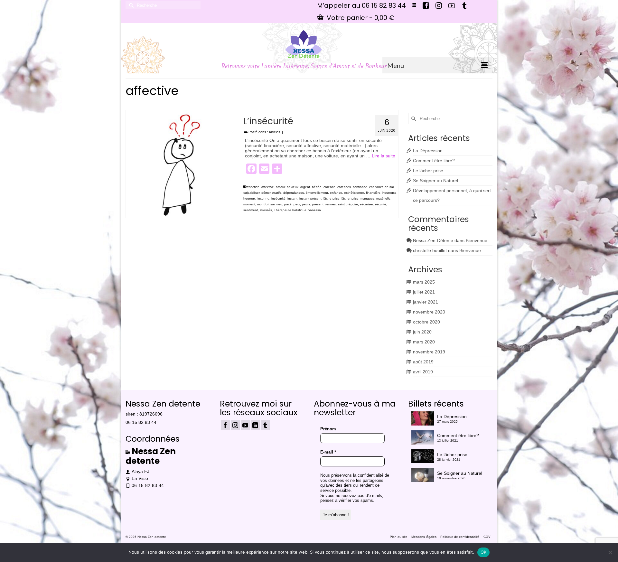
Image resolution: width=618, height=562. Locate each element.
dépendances (293, 192)
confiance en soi (381, 187)
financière (373, 192)
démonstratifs (271, 192)
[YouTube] (245, 425)
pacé (288, 204)
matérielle (383, 198)
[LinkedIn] (255, 425)
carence (329, 187)
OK (484, 552)
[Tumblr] (265, 425)
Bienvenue (476, 240)
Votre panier (359, 17)
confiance (360, 187)
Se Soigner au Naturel (435, 180)
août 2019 (423, 361)
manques (367, 198)
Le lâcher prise (428, 170)
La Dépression (428, 150)
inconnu (263, 198)
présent (317, 204)
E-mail (328, 452)
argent (305, 187)
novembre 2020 (429, 311)
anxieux (292, 187)
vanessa (314, 210)
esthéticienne (354, 192)
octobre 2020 (426, 321)
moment (249, 204)
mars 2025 (424, 282)
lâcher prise (350, 198)
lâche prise (331, 198)
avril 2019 (423, 371)
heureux (249, 198)
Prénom (328, 428)
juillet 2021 (424, 292)
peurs (306, 204)
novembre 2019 (429, 351)
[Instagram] (235, 425)
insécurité (278, 198)
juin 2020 (422, 331)
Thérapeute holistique (290, 210)
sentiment (250, 210)
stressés (266, 210)
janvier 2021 (425, 301)
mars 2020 (424, 341)
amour (280, 187)
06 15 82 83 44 (141, 422)
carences (344, 187)
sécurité (380, 204)
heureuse (389, 192)
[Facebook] (225, 425)
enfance (336, 192)
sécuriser (366, 204)
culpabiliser (251, 192)
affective (267, 187)
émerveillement (317, 192)
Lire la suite (383, 155)
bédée (317, 187)
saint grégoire (348, 204)
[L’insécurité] (180, 164)
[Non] (610, 552)
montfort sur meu (269, 204)
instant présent (310, 198)
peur (297, 204)
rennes (330, 204)
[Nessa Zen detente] (303, 44)
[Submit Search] (130, 5)
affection (253, 187)
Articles (274, 132)
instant (292, 198)
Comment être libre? (434, 160)
